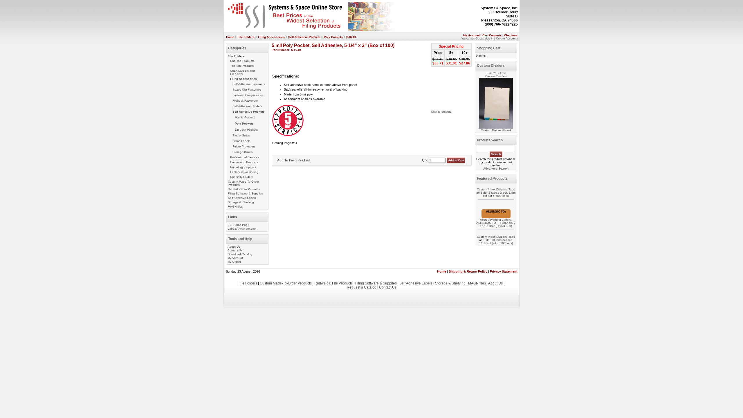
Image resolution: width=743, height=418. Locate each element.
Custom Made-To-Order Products (286, 283)
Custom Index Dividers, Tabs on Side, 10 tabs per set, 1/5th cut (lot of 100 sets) (496, 240)
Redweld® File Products (244, 189)
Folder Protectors (243, 146)
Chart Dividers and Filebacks (242, 72)
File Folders (246, 37)
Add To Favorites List (293, 160)
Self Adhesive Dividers (247, 106)
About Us (234, 246)
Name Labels (241, 141)
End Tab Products (242, 60)
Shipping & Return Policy (468, 271)
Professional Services (244, 157)
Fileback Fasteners (245, 100)
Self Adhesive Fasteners (248, 84)
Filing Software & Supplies (245, 193)
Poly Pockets (333, 37)
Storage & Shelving (241, 202)
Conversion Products (244, 162)
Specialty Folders (241, 177)
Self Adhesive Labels (242, 197)
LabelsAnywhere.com (242, 228)
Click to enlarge (441, 111)
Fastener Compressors (247, 95)
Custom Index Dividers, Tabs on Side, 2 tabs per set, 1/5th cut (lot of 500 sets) (496, 192)
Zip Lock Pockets (246, 129)
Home (230, 37)
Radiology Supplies (243, 167)
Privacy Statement (503, 271)
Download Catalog (240, 254)
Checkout (510, 35)
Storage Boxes (242, 152)
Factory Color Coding (244, 172)
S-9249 (351, 37)
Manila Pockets (245, 117)
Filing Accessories (271, 37)
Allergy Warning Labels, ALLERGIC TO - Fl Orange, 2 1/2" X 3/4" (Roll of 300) (495, 223)
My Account (471, 35)
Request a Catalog (361, 287)
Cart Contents (492, 35)
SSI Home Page (238, 224)
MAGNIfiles (235, 206)
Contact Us (235, 250)
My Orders (234, 261)
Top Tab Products (242, 65)
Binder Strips (241, 135)
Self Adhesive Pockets (304, 37)
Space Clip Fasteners (246, 89)
